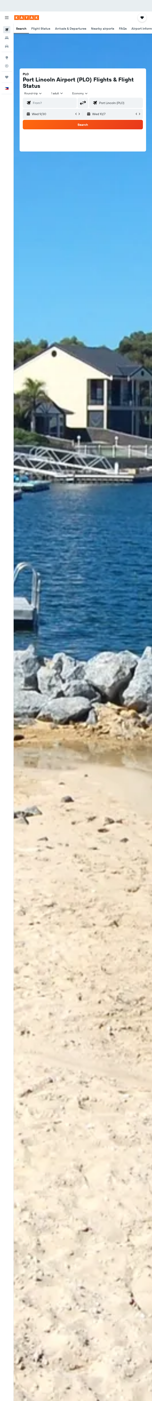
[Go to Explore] (7, 58)
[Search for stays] (7, 38)
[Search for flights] (7, 30)
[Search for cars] (7, 46)
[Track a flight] (7, 66)
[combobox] (80, 93)
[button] (6, 17)
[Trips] (7, 77)
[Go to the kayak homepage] (26, 17)
